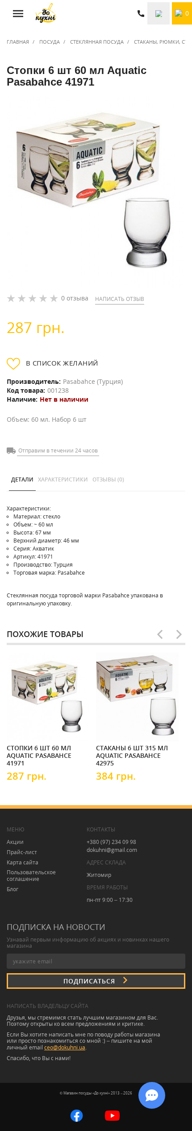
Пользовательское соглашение (31, 875)
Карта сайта (22, 862)
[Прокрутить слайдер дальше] (179, 634)
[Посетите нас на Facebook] (76, 1115)
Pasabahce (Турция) (93, 381)
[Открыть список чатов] (151, 1095)
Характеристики (63, 479)
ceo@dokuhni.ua (64, 1047)
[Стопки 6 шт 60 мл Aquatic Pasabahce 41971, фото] (96, 191)
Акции (15, 842)
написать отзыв (119, 299)
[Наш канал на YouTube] (112, 1115)
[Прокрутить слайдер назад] (160, 634)
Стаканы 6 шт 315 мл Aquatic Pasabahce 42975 (132, 755)
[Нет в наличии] (33, 726)
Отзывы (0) (108, 479)
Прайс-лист (22, 852)
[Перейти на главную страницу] (45, 13)
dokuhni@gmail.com (112, 850)
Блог (12, 889)
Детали (22, 479)
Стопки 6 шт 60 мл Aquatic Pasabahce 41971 (39, 755)
